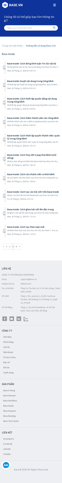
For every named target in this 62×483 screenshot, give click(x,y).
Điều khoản (8, 352)
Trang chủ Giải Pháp (12, 45)
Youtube (7, 454)
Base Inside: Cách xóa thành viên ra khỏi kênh (31, 174)
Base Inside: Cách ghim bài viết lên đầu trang (30, 209)
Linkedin (7, 449)
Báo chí (6, 362)
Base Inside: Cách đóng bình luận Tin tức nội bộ (31, 63)
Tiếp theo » (19, 246)
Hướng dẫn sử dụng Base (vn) (41, 45)
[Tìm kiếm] (54, 28)
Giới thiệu (7, 337)
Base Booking (9, 416)
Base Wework (9, 395)
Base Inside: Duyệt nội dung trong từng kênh (30, 81)
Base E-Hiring (9, 390)
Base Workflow (10, 400)
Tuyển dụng (8, 372)
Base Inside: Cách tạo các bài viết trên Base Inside (33, 191)
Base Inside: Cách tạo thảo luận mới (25, 226)
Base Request (9, 410)
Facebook (7, 443)
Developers (8, 438)
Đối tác (6, 367)
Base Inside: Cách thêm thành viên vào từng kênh (33, 117)
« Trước (3, 246)
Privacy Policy (9, 357)
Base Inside (8, 405)
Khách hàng (8, 342)
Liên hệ (6, 347)
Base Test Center (11, 421)
